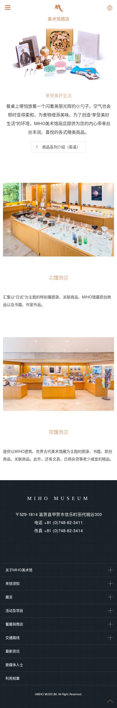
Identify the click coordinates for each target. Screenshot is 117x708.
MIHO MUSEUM (58, 498)
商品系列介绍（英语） (61, 147)
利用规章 (12, 678)
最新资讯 (12, 651)
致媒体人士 (14, 664)
